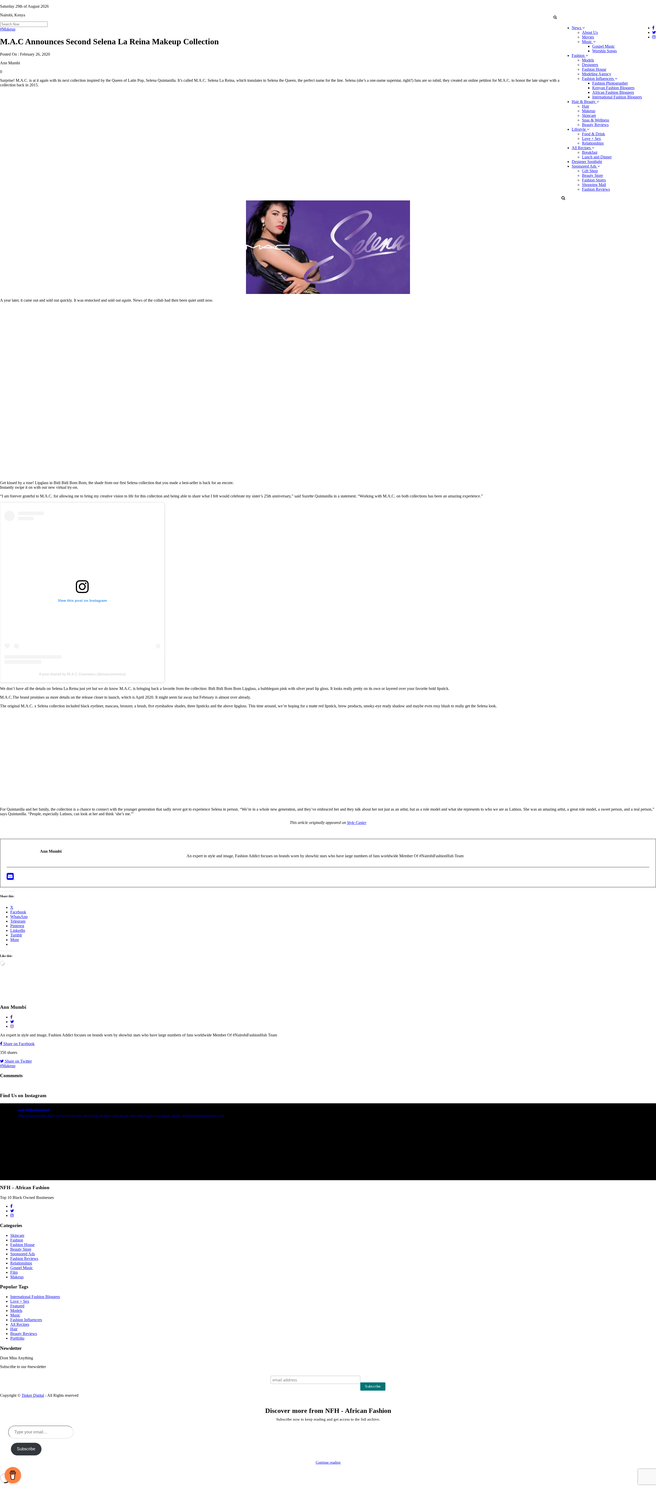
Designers (590, 65)
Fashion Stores (594, 180)
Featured (17, 1306)
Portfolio (17, 1338)
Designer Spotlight (587, 161)
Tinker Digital (33, 1395)
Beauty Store (592, 175)
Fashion (579, 55)
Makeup (588, 111)
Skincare (589, 115)
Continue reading (328, 1462)
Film (14, 1272)
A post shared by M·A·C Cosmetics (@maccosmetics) (82, 674)
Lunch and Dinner (597, 157)
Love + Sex (591, 138)
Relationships (593, 143)
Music (587, 41)
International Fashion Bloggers (617, 97)
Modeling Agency (596, 74)
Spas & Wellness (595, 120)
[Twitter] (18, 878)
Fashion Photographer (610, 83)
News (577, 28)
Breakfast (589, 152)
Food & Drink (593, 134)
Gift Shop (590, 171)
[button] (554, 17)
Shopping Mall (594, 184)
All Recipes (582, 148)
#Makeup (7, 29)
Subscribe (26, 1449)
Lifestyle (579, 129)
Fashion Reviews (596, 189)
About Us (590, 32)
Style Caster (356, 822)
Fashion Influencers (598, 78)
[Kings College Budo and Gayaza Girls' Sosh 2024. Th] (163, 1155)
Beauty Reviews (595, 125)
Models (588, 60)
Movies (588, 37)
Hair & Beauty (584, 101)
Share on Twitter (18, 1061)
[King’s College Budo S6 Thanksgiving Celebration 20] (492, 1155)
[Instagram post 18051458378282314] (53, 1155)
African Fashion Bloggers (613, 92)
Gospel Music (603, 46)
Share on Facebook (18, 1044)
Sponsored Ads (584, 166)
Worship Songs (604, 51)
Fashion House (594, 69)
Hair (585, 106)
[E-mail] (11, 878)
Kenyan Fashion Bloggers (613, 88)
